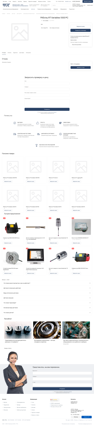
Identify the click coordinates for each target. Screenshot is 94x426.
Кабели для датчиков (21, 409)
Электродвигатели (21, 402)
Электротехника (7, 407)
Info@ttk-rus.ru (68, 1)
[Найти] (68, 5)
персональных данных (52, 112)
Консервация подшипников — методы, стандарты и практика (44, 341)
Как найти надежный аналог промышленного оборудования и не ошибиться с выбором (75, 341)
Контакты (33, 404)
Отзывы (4, 52)
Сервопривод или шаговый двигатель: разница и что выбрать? (15, 341)
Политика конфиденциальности (85, 423)
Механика (6, 409)
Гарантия (15, 52)
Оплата (9, 52)
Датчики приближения (21, 407)
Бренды (18, 404)
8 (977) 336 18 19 (76, 1)
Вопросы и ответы (35, 415)
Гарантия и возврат (36, 412)
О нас (33, 402)
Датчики (5, 402)
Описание (28, 52)
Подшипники (6, 404)
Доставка (21, 52)
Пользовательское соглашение (68, 423)
